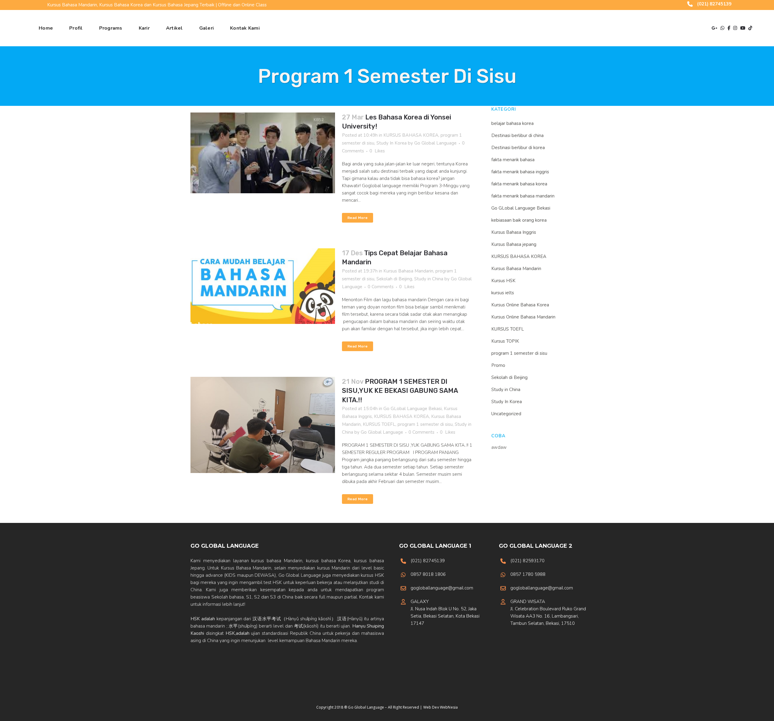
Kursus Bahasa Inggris (513, 232)
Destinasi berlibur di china (517, 135)
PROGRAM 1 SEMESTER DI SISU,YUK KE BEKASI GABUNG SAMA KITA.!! (400, 390)
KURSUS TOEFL (379, 424)
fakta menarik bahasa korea (519, 184)
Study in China (428, 279)
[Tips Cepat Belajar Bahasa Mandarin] (262, 286)
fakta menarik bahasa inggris (520, 172)
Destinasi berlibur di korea (518, 148)
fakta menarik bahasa (513, 160)
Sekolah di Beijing (394, 279)
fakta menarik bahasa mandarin (522, 196)
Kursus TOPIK (505, 341)
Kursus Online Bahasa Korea (520, 305)
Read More (357, 218)
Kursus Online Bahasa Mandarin (523, 317)
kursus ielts (502, 293)
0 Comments (381, 287)
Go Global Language (435, 143)
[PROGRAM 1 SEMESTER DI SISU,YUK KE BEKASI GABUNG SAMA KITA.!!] (262, 425)
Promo (498, 365)
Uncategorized (506, 414)
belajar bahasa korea (512, 123)
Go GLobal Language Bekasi (412, 409)
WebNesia (449, 707)
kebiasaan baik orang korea (519, 220)
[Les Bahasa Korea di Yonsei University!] (262, 153)
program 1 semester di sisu (425, 424)
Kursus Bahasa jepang (513, 244)
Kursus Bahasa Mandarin (408, 271)
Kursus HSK (503, 281)
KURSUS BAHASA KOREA (410, 135)
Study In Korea (391, 143)
